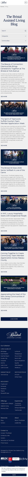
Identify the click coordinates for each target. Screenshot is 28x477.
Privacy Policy (4, 466)
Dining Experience (20, 407)
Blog (2, 420)
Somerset (3, 386)
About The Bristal (20, 420)
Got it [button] (14, 475)
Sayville (17, 363)
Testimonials (18, 410)
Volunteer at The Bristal (7, 440)
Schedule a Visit (5, 435)
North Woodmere (20, 360)
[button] (16, 459)
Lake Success (4, 367)
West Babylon (19, 365)
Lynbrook (17, 351)
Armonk (17, 374)
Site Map (17, 466)
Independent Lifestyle (7, 403)
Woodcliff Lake (5, 393)
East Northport (5, 356)
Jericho (3, 363)
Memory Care (4, 408)
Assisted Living (5, 406)
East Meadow (4, 353)
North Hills (18, 358)
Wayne (3, 391)
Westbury (17, 367)
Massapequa (18, 353)
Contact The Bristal (6, 433)
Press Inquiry (4, 443)
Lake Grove (4, 365)
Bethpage (3, 351)
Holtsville (3, 360)
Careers (3, 423)
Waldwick (3, 388)
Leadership (18, 423)
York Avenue (4, 374)
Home (2, 6)
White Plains (18, 377)
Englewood (4, 384)
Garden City (4, 358)
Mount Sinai (18, 356)
